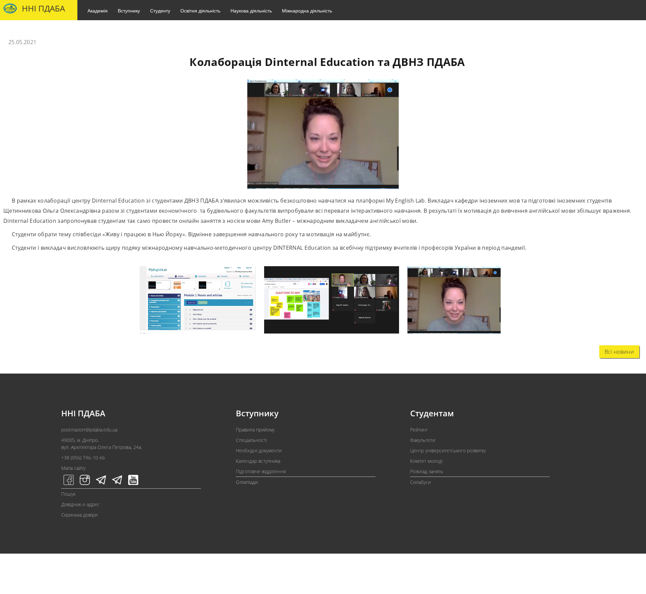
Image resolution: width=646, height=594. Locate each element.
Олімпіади (247, 482)
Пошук (68, 494)
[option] (193, 301)
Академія (97, 10)
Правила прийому (255, 429)
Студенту (160, 10)
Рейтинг (419, 429)
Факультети (422, 440)
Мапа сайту (73, 468)
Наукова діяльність (251, 10)
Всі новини (619, 351)
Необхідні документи (259, 450)
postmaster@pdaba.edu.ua (89, 429)
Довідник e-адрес (80, 504)
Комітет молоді (426, 461)
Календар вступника (258, 461)
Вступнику (129, 10)
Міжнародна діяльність (307, 10)
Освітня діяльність (200, 10)
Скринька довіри (79, 515)
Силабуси (420, 482)
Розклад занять (426, 471)
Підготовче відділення (261, 471)
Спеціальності (251, 440)
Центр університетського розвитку (448, 450)
